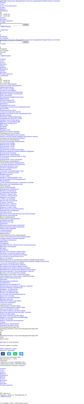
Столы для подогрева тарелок (10, 112)
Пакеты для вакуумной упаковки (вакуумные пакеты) (19, 136)
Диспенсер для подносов (8, 215)
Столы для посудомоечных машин (12, 263)
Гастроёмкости (5, 283)
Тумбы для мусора (6, 319)
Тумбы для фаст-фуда (7, 314)
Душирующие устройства (9, 281)
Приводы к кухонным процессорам (12, 253)
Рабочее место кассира (8, 205)
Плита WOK (4, 108)
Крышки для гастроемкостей (10, 284)
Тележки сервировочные (8, 168)
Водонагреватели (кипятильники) (12, 209)
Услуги (7, 6)
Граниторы (4, 223)
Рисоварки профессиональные (10, 117)
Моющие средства (6, 299)
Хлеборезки (4, 250)
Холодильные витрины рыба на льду (13, 156)
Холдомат (3, 126)
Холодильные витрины (8, 153)
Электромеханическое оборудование (18, 237)
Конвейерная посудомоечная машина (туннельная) (17, 269)
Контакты (13, 6)
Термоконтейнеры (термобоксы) (11, 287)
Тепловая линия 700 (7, 100)
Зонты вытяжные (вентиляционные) (13, 179)
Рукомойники (5, 181)
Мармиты (3, 128)
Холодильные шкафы (7, 143)
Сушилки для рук (6, 304)
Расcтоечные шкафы (7, 89)
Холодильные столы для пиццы (11, 159)
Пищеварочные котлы (7, 105)
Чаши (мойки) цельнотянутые (10, 278)
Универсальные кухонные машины (12, 238)
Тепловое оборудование (13, 85)
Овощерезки (4, 243)
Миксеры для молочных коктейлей (12, 225)
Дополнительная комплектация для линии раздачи (17, 214)
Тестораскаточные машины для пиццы (13, 255)
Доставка (3, 19)
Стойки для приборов (7, 199)
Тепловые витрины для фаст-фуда (12, 315)
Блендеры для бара (6, 220)
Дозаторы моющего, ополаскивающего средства (17, 271)
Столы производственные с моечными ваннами (17, 182)
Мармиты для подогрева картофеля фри (14, 317)
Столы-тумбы (5, 176)
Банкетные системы (7, 296)
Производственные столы (9, 166)
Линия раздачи (10, 187)
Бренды (2, 377)
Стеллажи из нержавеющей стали (12, 171)
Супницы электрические (8, 195)
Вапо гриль (4, 125)
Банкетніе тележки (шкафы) (9, 131)
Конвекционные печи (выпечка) (11, 92)
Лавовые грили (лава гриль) (10, 120)
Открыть (22, 365)
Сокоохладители (6, 232)
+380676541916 (5, 26)
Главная (3, 2)
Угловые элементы (6, 202)
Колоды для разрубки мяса (9, 292)
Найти (25, 24)
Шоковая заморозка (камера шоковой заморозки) (17, 151)
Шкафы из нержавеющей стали (11, 177)
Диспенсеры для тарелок (8, 200)
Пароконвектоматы (7, 87)
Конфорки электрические (9, 289)
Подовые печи (5, 130)
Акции (2, 7)
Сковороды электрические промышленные (15, 107)
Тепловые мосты (6, 212)
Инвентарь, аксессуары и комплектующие (19, 276)
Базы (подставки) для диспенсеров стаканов (15, 312)
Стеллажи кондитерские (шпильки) (12, 164)
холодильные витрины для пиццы (12, 149)
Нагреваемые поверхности (9, 189)
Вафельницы (4, 99)
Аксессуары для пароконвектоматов (12, 294)
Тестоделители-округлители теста (12, 256)
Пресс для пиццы (6, 258)
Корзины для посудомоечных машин (13, 273)
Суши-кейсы (4, 158)
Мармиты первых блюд (8, 194)
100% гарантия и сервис (8, 349)
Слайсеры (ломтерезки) (8, 240)
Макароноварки (5, 115)
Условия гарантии (6, 21)
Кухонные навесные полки (9, 172)
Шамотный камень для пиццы (10, 301)
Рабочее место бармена (8, 228)
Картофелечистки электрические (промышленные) (18, 245)
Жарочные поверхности (8, 123)
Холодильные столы (7, 146)
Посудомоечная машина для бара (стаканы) (15, 268)
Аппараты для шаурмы (8, 90)
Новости (3, 9)
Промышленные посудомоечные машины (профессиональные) (27, 261)
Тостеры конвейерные (7, 102)
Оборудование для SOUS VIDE (11, 118)
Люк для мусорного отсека (9, 309)
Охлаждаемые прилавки (8, 192)
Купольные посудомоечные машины (13, 264)
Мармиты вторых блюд (8, 207)
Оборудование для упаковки (15, 135)
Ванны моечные (5, 169)
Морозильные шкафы (7, 145)
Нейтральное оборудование (14, 163)
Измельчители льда (6, 222)
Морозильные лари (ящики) (9, 154)
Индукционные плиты (8, 110)
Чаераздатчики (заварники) (9, 210)
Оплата (2, 17)
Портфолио (4, 11)
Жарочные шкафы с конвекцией (11, 94)
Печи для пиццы (6, 95)
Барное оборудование (12, 218)
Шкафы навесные (6, 174)
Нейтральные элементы (8, 204)
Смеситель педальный (8, 302)
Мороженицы (5, 233)
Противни (3, 279)
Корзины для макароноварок (10, 297)
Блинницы (3, 103)
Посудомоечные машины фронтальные (13, 266)
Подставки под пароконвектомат (11, 184)
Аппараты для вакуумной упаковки (12, 138)
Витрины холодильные (8, 191)
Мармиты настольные (7, 197)
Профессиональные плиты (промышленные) (15, 113)
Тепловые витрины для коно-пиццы (12, 310)
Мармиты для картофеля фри (10, 122)
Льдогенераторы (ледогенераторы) (12, 227)
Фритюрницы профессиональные (12, 97)
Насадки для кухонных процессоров (12, 251)
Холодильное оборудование (14, 141)
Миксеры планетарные (8, 246)
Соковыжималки (6, 230)
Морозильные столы (7, 148)
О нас (2, 4)
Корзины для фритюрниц (9, 291)
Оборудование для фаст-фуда (15, 307)
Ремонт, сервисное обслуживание (12, 320)
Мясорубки (4, 241)
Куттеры (3, 248)
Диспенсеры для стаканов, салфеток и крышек (16, 286)
